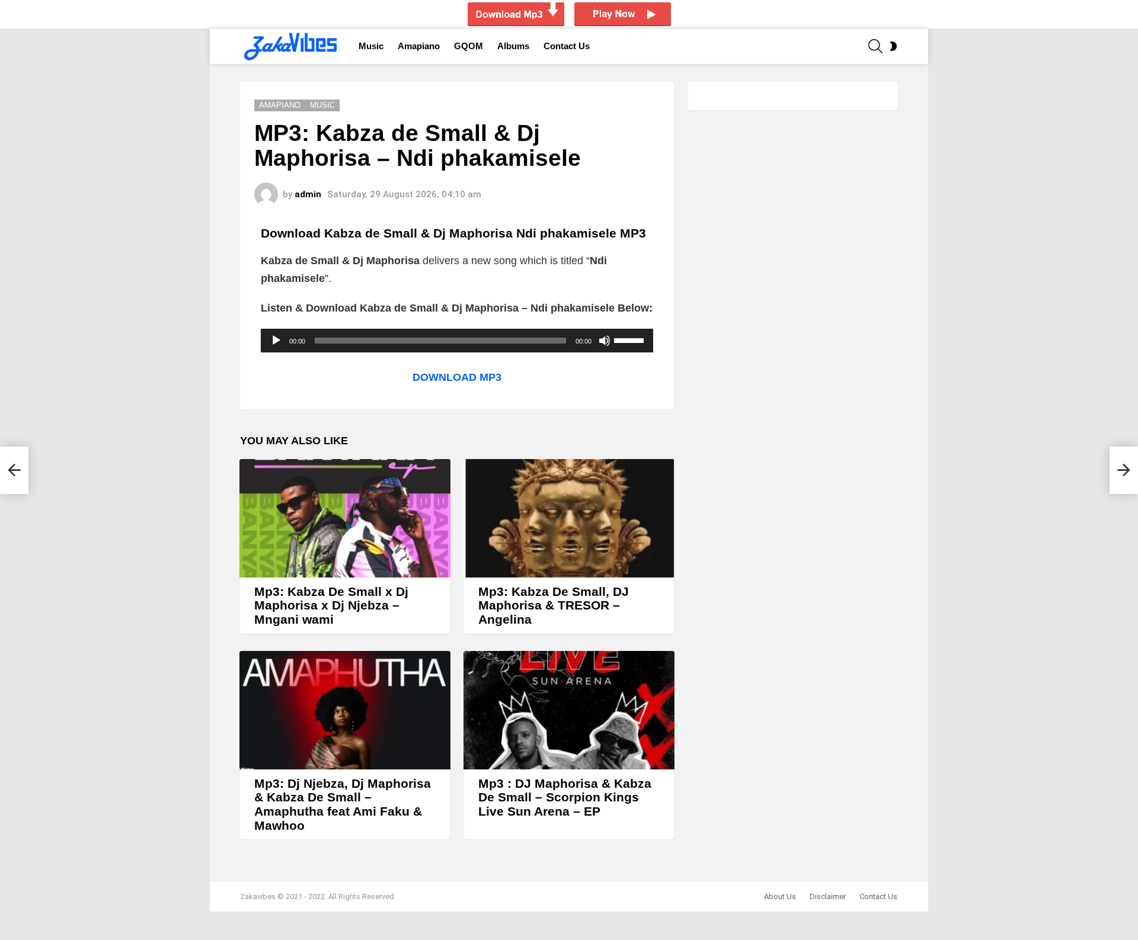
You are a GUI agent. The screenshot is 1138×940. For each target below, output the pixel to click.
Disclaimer (828, 896)
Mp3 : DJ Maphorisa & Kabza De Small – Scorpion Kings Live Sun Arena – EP (564, 797)
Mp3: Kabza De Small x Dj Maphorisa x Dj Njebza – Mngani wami (331, 605)
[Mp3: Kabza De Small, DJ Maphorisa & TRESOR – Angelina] (569, 518)
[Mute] (604, 341)
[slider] (630, 339)
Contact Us (567, 46)
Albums (513, 46)
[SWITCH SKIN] (893, 46)
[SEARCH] (875, 46)
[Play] (276, 341)
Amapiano (419, 46)
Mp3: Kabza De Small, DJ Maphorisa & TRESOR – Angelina (553, 605)
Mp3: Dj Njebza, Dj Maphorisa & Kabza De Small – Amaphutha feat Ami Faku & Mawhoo (342, 804)
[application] (457, 340)
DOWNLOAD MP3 (457, 377)
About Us (780, 896)
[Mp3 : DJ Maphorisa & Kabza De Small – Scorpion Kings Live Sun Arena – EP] (569, 710)
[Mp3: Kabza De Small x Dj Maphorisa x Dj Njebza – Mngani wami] (344, 518)
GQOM (468, 46)
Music (371, 46)
